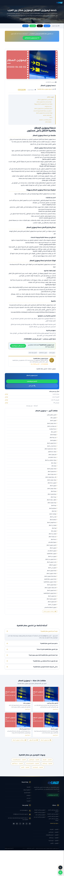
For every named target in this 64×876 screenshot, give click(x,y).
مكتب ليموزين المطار (51, 562)
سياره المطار (53, 491)
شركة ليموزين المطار (51, 570)
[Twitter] (23, 823)
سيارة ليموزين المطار (51, 585)
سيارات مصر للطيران (52, 451)
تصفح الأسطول (33, 740)
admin (24, 848)
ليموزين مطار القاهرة (43, 353)
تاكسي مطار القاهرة (42, 369)
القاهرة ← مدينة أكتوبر (17, 763)
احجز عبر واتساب (31, 381)
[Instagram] (26, 823)
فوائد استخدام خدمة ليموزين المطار (44, 113)
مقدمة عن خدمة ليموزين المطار (45, 99)
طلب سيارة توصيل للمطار (51, 477)
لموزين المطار (53, 420)
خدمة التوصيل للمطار (51, 522)
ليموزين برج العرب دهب (40, 815)
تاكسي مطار (53, 432)
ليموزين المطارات (52, 565)
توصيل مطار (53, 531)
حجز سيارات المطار (52, 536)
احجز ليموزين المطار (45, 740)
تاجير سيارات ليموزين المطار (50, 587)
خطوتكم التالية (48, 122)
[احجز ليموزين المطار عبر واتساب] (60, 872)
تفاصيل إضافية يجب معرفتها (45, 120)
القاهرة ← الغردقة (47, 760)
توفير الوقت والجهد (47, 115)
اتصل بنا (28, 801)
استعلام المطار (53, 519)
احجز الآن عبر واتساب (17, 346)
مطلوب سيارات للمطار (51, 500)
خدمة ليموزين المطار (51, 443)
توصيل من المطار (52, 534)
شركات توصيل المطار (51, 468)
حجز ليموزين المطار (52, 596)
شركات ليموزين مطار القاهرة (50, 582)
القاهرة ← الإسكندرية (38, 767)
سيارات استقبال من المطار (50, 460)
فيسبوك (46, 26)
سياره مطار (54, 466)
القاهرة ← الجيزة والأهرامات (19, 760)
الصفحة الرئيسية (41, 19)
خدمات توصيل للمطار (51, 423)
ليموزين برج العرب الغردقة (39, 810)
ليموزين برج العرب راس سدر (39, 817)
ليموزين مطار (53, 418)
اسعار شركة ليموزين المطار (50, 576)
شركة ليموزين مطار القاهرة (50, 579)
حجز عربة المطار (53, 437)
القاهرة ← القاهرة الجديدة (32, 763)
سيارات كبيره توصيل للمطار (50, 449)
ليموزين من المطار (52, 556)
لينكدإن (24, 26)
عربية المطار (53, 505)
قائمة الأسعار (27, 793)
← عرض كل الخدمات (54, 823)
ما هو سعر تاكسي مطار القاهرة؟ (49, 643)
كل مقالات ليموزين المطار (49, 611)
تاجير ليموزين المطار (52, 601)
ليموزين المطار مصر (52, 551)
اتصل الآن (31, 386)
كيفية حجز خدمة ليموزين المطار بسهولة (43, 104)
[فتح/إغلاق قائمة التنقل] (61, 2)
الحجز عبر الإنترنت (48, 106)
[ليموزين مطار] (18, 694)
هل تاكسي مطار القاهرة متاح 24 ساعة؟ (47, 649)
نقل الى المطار (53, 517)
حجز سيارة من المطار (51, 426)
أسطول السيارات (26, 790)
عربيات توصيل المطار (52, 502)
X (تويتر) (39, 26)
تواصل (6, 394)
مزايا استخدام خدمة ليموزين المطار (44, 102)
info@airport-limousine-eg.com (20, 814)
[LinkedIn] (29, 823)
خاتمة (51, 117)
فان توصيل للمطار (52, 454)
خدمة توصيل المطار (52, 471)
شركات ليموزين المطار (51, 573)
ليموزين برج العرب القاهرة (39, 812)
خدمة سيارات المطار (52, 474)
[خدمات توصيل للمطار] (18, 720)
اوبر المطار (54, 528)
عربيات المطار (53, 497)
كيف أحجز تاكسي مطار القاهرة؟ (49, 631)
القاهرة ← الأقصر (25, 767)
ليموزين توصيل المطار (51, 599)
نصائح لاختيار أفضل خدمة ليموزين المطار (43, 108)
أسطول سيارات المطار (33, 353)
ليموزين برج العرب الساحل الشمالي (53, 810)
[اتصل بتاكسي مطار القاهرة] (60, 867)
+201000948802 (24, 810)
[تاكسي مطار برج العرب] (46, 694)
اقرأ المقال (55, 709)
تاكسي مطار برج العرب (51, 415)
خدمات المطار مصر (52, 457)
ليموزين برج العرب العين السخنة (53, 819)
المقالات (28, 795)
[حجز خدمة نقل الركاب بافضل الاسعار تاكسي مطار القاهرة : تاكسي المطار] (46, 783)
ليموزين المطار (33, 19)
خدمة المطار (53, 539)
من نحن (28, 798)
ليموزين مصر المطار (52, 483)
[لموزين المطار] (46, 720)
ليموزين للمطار (53, 548)
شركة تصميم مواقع (8, 848)
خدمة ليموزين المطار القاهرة (50, 593)
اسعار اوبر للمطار (52, 508)
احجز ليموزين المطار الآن (31, 38)
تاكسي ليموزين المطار (51, 545)
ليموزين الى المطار (52, 604)
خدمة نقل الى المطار (51, 446)
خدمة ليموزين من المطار (51, 559)
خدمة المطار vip (52, 429)
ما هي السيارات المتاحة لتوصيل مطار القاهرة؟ (45, 667)
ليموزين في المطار (52, 568)
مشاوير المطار (53, 440)
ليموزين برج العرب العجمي (52, 816)
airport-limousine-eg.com (41, 848)
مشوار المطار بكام (52, 542)
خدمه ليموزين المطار (51, 590)
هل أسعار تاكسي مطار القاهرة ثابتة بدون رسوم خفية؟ (43, 655)
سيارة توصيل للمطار (52, 494)
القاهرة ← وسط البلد (47, 763)
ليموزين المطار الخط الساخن (50, 607)
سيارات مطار (53, 463)
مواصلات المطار (52, 514)
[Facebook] (20, 823)
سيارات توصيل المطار (51, 488)
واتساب (32, 26)
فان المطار (54, 511)
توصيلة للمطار (53, 434)
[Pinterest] (17, 823)
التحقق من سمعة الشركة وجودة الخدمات (42, 111)
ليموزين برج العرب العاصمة (52, 814)
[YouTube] (13, 823)
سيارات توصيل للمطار (51, 480)
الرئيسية (28, 787)
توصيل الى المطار (52, 525)
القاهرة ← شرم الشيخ (34, 760)
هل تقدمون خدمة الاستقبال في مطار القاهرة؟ (45, 661)
